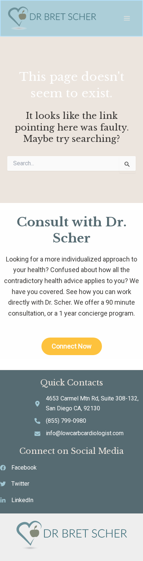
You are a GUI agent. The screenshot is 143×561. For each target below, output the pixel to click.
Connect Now (72, 346)
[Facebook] (18, 467)
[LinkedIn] (16, 500)
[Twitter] (14, 484)
